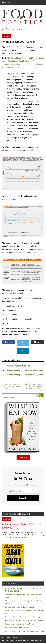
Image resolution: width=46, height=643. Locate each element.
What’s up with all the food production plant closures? (24, 620)
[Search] (43, 2)
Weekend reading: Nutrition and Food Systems (24, 375)
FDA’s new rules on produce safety (17, 627)
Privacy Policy (6, 637)
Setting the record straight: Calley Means (19, 624)
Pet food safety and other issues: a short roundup (22, 617)
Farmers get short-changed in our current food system (24, 631)
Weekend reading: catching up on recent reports (25, 370)
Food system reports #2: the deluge (19, 366)
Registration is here (20, 537)
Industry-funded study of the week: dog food (20, 607)
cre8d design (39, 640)
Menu (7, 2)
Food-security (10, 397)
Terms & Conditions (18, 637)
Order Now (23, 457)
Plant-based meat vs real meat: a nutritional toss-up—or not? (12, 386)
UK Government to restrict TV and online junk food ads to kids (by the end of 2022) (33, 387)
